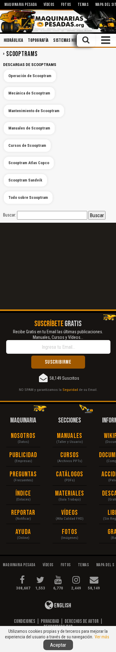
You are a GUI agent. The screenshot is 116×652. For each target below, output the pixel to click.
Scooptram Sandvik (25, 180)
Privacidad (50, 621)
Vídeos (69, 513)
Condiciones (24, 621)
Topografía (38, 40)
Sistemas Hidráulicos (73, 40)
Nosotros (23, 436)
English (62, 605)
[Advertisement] (58, 266)
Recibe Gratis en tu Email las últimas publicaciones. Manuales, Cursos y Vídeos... (58, 334)
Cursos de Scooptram (27, 145)
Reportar (23, 513)
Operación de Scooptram (29, 75)
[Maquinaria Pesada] (58, 21)
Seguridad (70, 389)
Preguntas (23, 474)
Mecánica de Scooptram (29, 93)
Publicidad (23, 455)
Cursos (69, 455)
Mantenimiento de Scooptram (33, 110)
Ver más (102, 636)
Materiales (69, 493)
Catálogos (69, 474)
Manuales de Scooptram (29, 128)
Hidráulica (13, 40)
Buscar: (9, 214)
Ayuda (23, 532)
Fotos (69, 532)
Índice (23, 493)
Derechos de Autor (82, 621)
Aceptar (58, 645)
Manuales (69, 436)
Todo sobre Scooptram (28, 197)
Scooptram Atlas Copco (28, 162)
